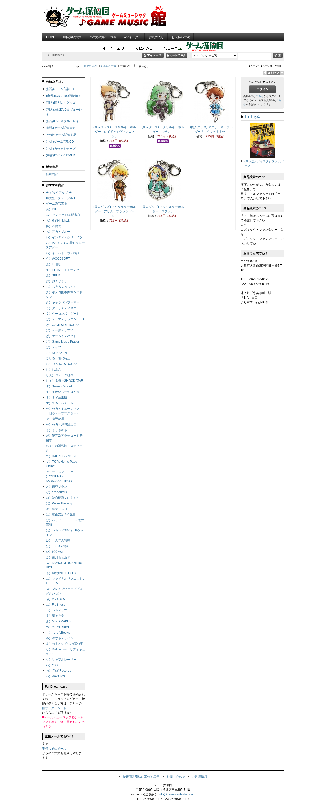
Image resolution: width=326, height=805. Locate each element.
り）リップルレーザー (61, 659)
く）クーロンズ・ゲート (62, 313)
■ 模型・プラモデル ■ (60, 198)
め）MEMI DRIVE (58, 627)
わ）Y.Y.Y (52, 665)
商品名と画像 (108, 65)
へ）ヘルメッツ (56, 610)
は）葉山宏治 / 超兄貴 (61, 514)
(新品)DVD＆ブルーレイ (62, 121)
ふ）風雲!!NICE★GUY (61, 573)
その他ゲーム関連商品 (61, 135)
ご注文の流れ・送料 (102, 37)
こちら (260, 96)
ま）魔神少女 (55, 616)
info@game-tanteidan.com (177, 794)
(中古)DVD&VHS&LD (60, 155)
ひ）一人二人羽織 (58, 540)
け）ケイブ (53, 347)
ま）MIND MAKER (59, 621)
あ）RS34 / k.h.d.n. (59, 220)
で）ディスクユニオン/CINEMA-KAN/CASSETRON (59, 476)
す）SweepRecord (59, 386)
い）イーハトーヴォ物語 (62, 253)
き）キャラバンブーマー (62, 302)
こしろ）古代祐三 (58, 358)
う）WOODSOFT (58, 258)
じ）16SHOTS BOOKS (61, 364)
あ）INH (51, 209)
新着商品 (52, 174)
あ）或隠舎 (53, 226)
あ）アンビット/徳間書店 (63, 215)
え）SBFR (53, 275)
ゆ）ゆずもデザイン (59, 638)
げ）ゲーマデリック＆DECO (65, 319)
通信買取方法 (72, 37)
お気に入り (156, 37)
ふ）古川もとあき (58, 557)
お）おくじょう (56, 281)
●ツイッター (132, 37)
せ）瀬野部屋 (55, 419)
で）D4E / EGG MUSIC (62, 456)
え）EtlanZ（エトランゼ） (64, 270)
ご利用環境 (199, 777)
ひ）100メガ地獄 (58, 546)
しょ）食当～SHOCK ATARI (65, 381)
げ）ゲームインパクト (61, 336)
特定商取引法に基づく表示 (141, 777)
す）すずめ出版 (56, 397)
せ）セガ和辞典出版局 (61, 424)
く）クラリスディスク (61, 308)
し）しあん (53, 369)
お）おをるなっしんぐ (61, 286)
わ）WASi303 (55, 676)
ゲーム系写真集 (56, 204)
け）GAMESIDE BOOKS (62, 325)
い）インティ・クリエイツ (64, 237)
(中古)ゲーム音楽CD (60, 141)
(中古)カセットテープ (60, 148)
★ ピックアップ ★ (59, 192)
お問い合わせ (176, 777)
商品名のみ (90, 65)
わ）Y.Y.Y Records (58, 670)
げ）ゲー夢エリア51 (60, 330)
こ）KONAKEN (56, 353)
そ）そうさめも (56, 430)
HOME (50, 37)
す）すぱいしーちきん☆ (62, 392)
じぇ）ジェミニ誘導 (59, 375)
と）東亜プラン (56, 486)
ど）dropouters (56, 492)
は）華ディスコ (56, 509)
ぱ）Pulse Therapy (59, 503)
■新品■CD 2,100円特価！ (63, 96)
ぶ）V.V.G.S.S (55, 599)
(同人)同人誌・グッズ (60, 103)
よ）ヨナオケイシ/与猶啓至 (64, 644)
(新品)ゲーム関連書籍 (60, 128)
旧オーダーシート (54, 708)
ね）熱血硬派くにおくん (62, 498)
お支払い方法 (181, 37)
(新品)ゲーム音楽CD (60, 89)
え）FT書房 (54, 264)
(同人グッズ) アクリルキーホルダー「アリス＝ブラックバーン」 (114, 211)
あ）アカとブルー (58, 231)
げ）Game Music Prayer (62, 341)
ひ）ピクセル (55, 551)
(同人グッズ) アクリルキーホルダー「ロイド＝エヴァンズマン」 (114, 131)
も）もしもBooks (58, 632)
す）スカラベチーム (59, 403)
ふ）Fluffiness (55, 604)
